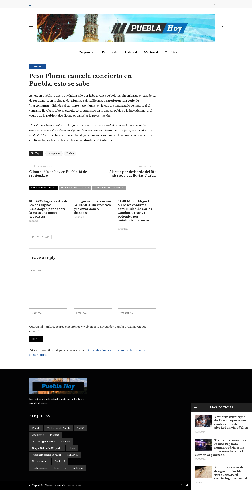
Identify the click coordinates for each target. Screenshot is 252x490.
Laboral (131, 52)
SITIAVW (72, 454)
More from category (109, 187)
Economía (110, 52)
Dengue (65, 441)
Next (45, 237)
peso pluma (54, 153)
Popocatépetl (40, 461)
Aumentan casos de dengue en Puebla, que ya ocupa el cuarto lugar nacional (230, 473)
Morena (54, 434)
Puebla (70, 153)
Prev (35, 237)
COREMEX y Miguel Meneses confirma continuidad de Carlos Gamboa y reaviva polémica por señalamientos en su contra (135, 212)
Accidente (38, 434)
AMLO (80, 428)
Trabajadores (40, 468)
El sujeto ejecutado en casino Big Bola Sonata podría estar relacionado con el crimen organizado (221, 448)
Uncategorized (37, 66)
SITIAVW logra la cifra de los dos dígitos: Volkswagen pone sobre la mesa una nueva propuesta (48, 208)
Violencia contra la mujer (46, 454)
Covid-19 (60, 461)
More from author (75, 187)
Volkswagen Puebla (43, 441)
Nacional (151, 52)
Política (171, 52)
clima (72, 448)
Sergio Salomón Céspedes (47, 448)
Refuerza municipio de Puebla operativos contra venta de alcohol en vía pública (231, 422)
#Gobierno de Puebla (58, 428)
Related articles (44, 187)
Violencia (77, 468)
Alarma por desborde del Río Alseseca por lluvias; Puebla (132, 173)
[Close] (195, 407)
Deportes (86, 52)
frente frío (60, 468)
